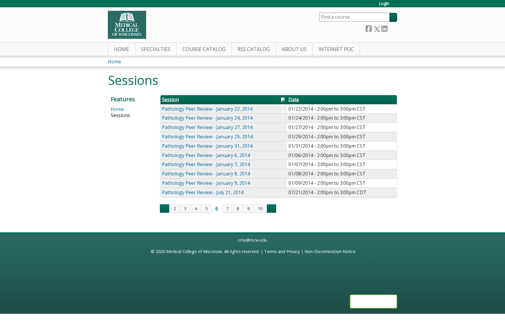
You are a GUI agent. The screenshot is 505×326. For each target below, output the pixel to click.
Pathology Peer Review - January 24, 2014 (207, 118)
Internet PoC (336, 49)
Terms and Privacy (282, 251)
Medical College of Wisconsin (194, 251)
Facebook (368, 28)
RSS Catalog (254, 49)
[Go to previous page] (164, 208)
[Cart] (395, 5)
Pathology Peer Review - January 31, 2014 (207, 146)
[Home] (127, 24)
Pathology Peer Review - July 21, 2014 (202, 192)
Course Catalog (204, 49)
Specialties (155, 49)
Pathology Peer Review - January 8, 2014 (206, 173)
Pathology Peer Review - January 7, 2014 (206, 164)
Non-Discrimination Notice (330, 251)
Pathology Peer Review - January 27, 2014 (207, 127)
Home (121, 49)
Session (170, 100)
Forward (392, 28)
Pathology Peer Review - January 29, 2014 (207, 136)
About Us (294, 49)
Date (293, 100)
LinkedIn (384, 28)
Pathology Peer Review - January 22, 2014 (207, 109)
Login (384, 3)
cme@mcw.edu (252, 240)
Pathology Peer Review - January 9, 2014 (206, 183)
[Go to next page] (271, 208)
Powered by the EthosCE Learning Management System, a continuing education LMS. (373, 301)
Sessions (120, 115)
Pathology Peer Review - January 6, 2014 (206, 155)
